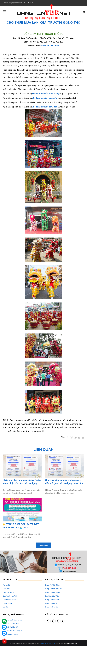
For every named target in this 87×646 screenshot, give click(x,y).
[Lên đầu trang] (81, 638)
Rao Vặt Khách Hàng (10, 634)
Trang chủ (6, 585)
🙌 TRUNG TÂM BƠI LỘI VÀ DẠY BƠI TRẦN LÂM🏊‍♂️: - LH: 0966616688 (21, 526)
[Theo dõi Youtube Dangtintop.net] (62, 621)
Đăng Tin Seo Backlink (53, 589)
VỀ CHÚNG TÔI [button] (10, 579)
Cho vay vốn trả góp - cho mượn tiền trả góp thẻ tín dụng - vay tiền (64, 481)
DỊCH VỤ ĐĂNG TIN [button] (54, 579)
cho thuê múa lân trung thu (44, 98)
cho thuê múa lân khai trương (46, 93)
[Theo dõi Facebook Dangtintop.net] (47, 621)
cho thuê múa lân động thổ (44, 107)
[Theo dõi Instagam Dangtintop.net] (57, 621)
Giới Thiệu (6, 589)
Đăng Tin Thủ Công (52, 585)
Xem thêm (43, 545)
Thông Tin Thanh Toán (11, 623)
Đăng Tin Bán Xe (51, 603)
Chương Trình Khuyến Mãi (12, 620)
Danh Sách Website (10, 600)
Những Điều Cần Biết (10, 627)
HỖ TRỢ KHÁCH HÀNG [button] (13, 614)
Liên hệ (5, 607)
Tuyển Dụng (7, 603)
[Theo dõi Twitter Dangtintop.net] (52, 621)
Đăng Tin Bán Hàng (52, 592)
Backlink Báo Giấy (52, 596)
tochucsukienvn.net (47, 45)
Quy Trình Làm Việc (10, 596)
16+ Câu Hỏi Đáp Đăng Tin (13, 631)
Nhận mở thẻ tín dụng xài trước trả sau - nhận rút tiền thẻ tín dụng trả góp (22, 482)
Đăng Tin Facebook (52, 600)
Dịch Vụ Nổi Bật (8, 592)
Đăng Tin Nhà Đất (51, 607)
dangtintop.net (71, 643)
